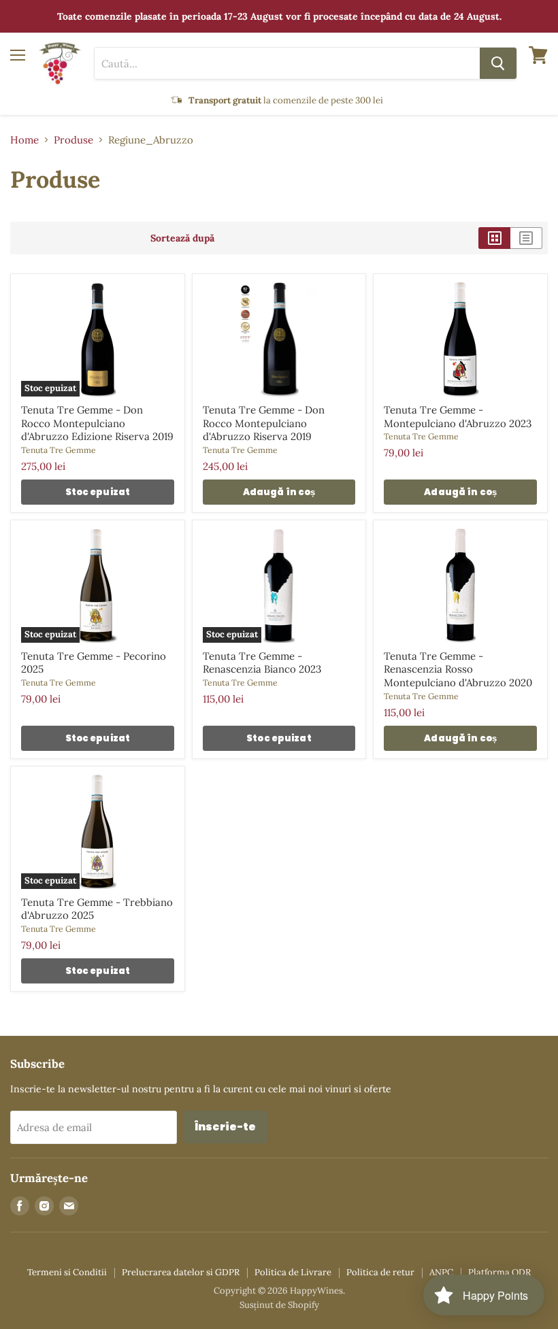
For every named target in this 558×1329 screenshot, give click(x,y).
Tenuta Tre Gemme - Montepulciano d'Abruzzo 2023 (457, 416)
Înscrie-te (226, 1126)
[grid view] (494, 238)
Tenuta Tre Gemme (58, 450)
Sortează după (182, 238)
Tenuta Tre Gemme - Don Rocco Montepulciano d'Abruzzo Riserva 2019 (264, 423)
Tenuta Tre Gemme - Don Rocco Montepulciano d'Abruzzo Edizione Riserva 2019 (97, 423)
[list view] (526, 238)
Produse (73, 140)
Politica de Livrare (293, 1272)
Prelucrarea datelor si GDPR (181, 1272)
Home (24, 140)
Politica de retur (380, 1272)
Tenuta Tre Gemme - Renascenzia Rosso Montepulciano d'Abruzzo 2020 (458, 669)
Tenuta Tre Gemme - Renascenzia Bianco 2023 (262, 663)
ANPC (441, 1272)
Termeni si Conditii (67, 1272)
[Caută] (498, 63)
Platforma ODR (499, 1272)
